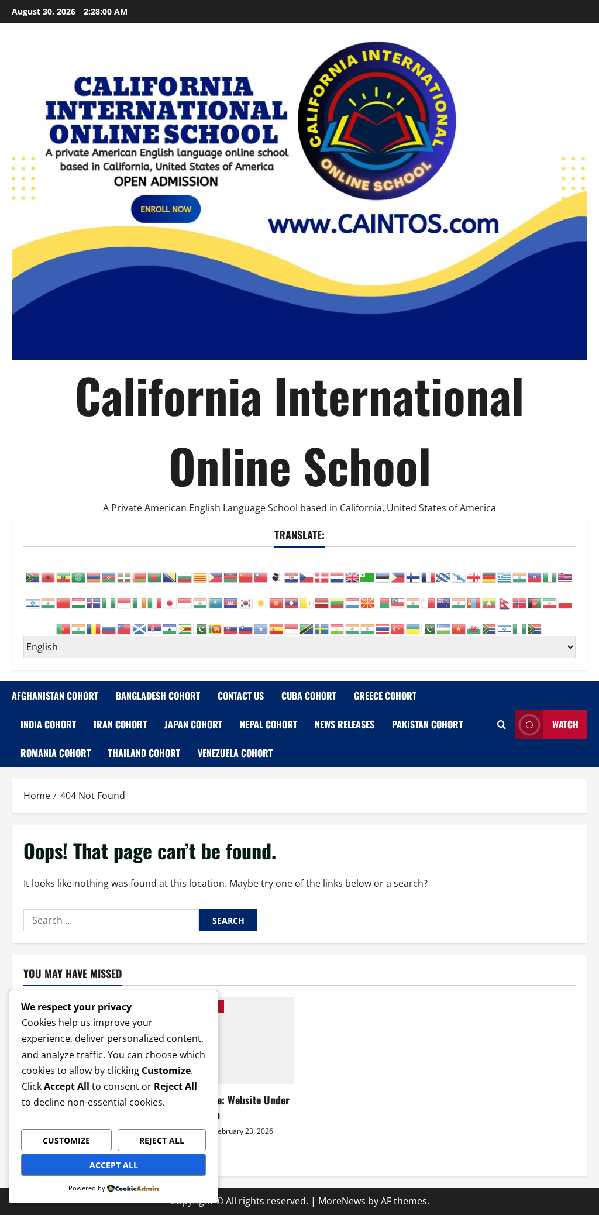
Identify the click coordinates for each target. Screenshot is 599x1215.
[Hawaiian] (565, 571)
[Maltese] (428, 596)
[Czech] (307, 571)
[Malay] (398, 596)
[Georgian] (474, 571)
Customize (66, 1140)
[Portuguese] (63, 622)
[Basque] (124, 571)
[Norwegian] (520, 596)
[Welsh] (474, 622)
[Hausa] (550, 571)
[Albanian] (48, 571)
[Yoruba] (520, 622)
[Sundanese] (292, 622)
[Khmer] (231, 596)
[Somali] (261, 622)
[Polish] (565, 596)
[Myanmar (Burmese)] (489, 596)
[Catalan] (200, 571)
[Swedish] (322, 622)
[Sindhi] (200, 622)
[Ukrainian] (413, 622)
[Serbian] (155, 622)
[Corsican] (276, 571)
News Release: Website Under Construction (227, 1107)
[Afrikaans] (33, 571)
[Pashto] (535, 596)
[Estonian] (383, 571)
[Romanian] (94, 622)
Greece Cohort (385, 696)
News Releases (344, 724)
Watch (565, 724)
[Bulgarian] (185, 571)
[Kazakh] (215, 596)
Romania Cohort (55, 753)
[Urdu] (428, 622)
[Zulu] (535, 622)
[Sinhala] (215, 622)
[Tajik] (337, 622)
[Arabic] (79, 571)
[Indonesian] (124, 596)
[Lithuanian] (337, 596)
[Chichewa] (231, 571)
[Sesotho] (170, 622)
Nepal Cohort (268, 724)
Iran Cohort (120, 724)
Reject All (161, 1140)
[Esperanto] (368, 571)
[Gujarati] (520, 571)
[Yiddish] (504, 622)
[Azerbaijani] (109, 571)
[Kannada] (200, 596)
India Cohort (48, 724)
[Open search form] (501, 724)
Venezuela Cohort (235, 753)
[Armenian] (94, 571)
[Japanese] (170, 596)
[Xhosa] (489, 622)
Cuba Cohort (308, 696)
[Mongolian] (474, 596)
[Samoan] (124, 622)
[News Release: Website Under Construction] (229, 1040)
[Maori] (444, 596)
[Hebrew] (33, 596)
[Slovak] (231, 622)
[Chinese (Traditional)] (261, 571)
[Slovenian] (246, 622)
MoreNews (342, 1201)
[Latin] (307, 596)
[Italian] (155, 596)
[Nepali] (504, 596)
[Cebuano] (215, 571)
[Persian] (550, 596)
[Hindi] (48, 596)
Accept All (113, 1165)
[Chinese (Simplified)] (246, 571)
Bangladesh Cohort (158, 696)
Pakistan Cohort (427, 724)
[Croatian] (292, 571)
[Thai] (383, 622)
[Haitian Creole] (535, 571)
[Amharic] (63, 571)
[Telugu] (368, 622)
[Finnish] (413, 571)
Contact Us (241, 696)
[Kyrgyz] (276, 596)
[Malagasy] (383, 596)
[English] (352, 571)
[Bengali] (155, 571)
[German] (489, 571)
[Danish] (322, 571)
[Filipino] (398, 571)
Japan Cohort (193, 724)
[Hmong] (63, 596)
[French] (428, 571)
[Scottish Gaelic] (139, 622)
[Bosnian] (170, 571)
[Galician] (459, 571)
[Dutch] (337, 571)
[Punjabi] (79, 622)
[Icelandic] (94, 596)
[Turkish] (398, 622)
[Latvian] (322, 596)
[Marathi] (459, 596)
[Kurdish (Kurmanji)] (261, 596)
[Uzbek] (444, 622)
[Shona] (185, 622)
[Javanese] (185, 596)
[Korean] (246, 596)
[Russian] (109, 622)
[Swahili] (307, 622)
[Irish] (139, 596)
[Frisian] (444, 571)
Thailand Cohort (144, 753)
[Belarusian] (139, 571)
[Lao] (292, 596)
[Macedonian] (368, 596)
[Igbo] (109, 596)
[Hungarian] (79, 596)
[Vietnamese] (459, 622)
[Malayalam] (413, 596)
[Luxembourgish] (352, 596)
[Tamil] (352, 622)
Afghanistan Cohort (55, 696)
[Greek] (504, 571)
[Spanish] (276, 622)
